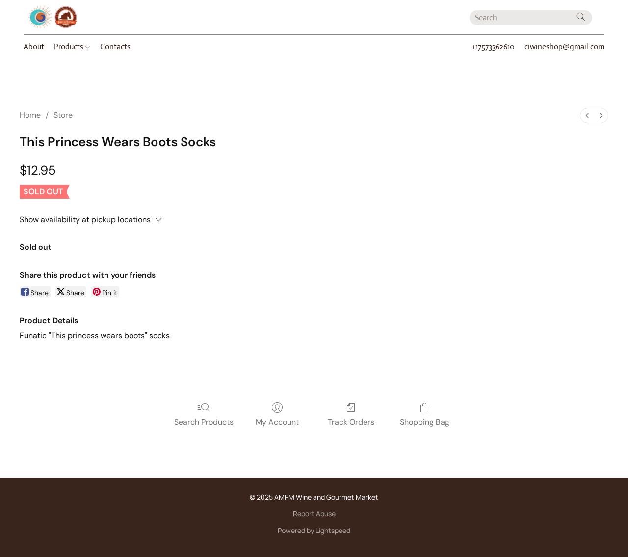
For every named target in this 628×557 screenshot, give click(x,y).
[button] (52, 17)
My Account (277, 422)
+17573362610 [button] (493, 46)
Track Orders (351, 422)
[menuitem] (587, 115)
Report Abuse (314, 513)
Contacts (115, 46)
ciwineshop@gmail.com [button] (564, 46)
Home (30, 115)
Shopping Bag (424, 422)
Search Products (204, 422)
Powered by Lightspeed (314, 530)
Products (69, 46)
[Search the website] (581, 17)
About (34, 46)
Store (63, 115)
